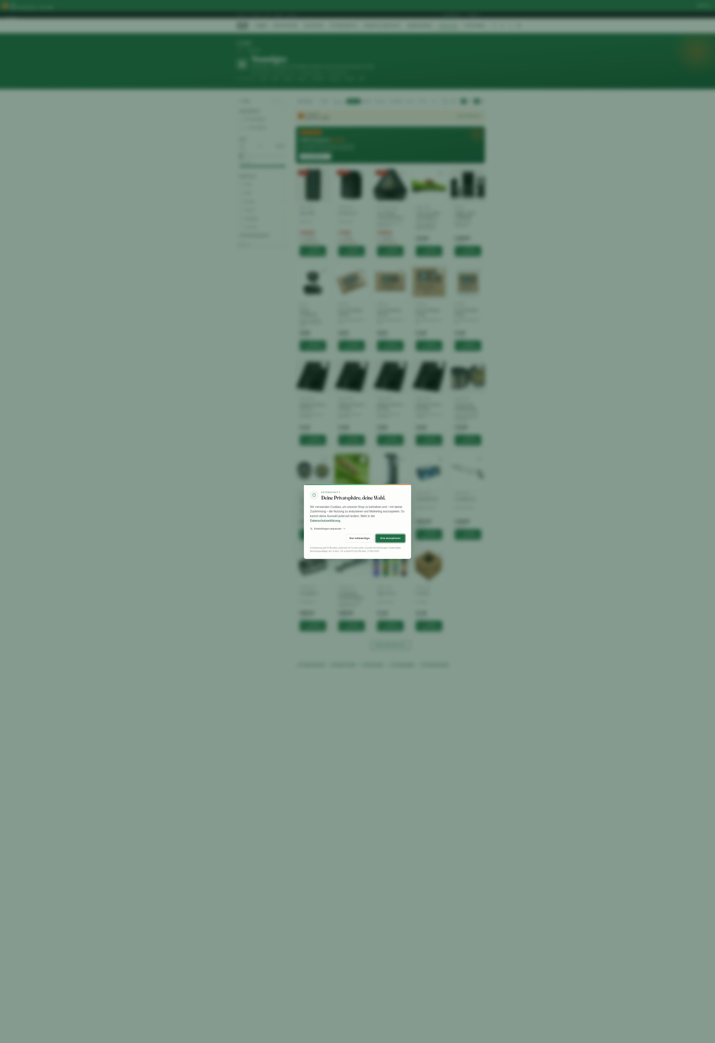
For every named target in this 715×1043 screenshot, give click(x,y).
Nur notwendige (359, 538)
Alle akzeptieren (390, 538)
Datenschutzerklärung (325, 520)
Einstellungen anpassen (327, 528)
